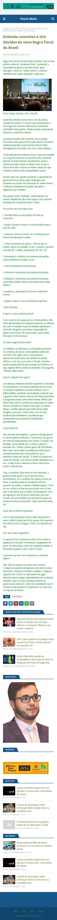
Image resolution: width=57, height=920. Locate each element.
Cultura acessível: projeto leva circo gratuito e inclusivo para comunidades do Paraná (34, 791)
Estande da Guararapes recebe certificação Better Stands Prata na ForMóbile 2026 (33, 808)
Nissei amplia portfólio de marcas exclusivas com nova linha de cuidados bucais (34, 845)
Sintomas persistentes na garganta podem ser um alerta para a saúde (33, 823)
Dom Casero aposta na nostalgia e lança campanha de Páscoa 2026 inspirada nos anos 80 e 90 (35, 642)
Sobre (31, 911)
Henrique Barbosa (13, 55)
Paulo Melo (28, 19)
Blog (16, 911)
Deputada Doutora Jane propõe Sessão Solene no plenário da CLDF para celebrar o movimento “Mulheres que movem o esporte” (35, 624)
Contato (40, 911)
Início (23, 911)
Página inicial (8, 29)
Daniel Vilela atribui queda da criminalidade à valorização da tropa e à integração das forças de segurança (35, 659)
